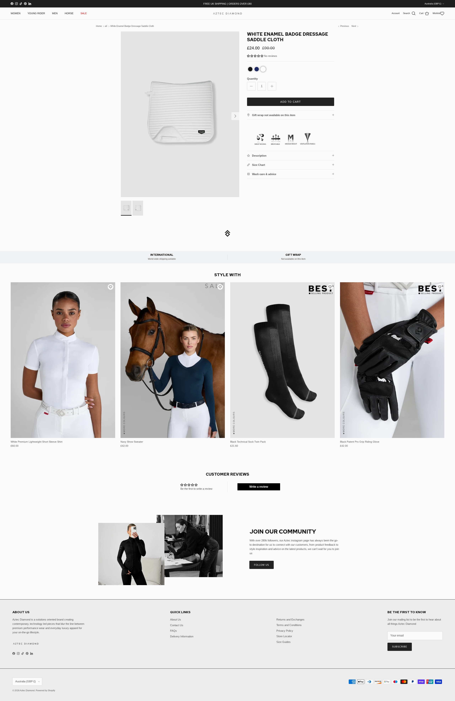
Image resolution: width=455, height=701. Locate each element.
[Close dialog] (292, 303)
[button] (262, 380)
